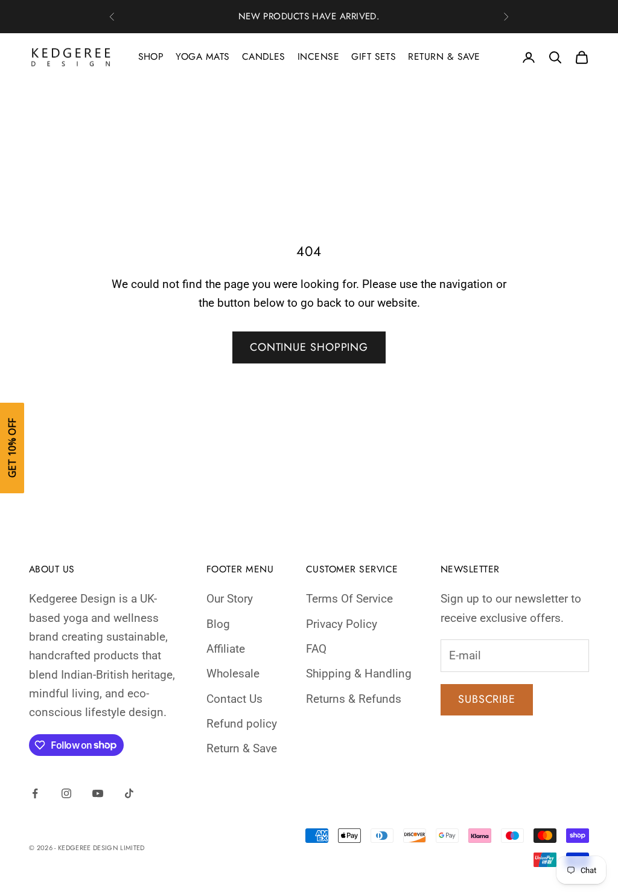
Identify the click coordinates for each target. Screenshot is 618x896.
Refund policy (241, 724)
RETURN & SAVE (444, 56)
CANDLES (263, 56)
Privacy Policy (341, 624)
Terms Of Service (349, 599)
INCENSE (318, 56)
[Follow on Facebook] (35, 793)
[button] (12, 448)
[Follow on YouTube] (98, 793)
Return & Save (241, 748)
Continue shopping (309, 347)
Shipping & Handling (359, 673)
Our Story (229, 599)
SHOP (151, 56)
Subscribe (486, 699)
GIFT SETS (373, 56)
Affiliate (225, 649)
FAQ (316, 649)
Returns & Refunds (353, 699)
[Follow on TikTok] (129, 793)
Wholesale (233, 673)
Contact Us (234, 699)
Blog (218, 624)
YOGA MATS (202, 56)
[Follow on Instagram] (66, 793)
